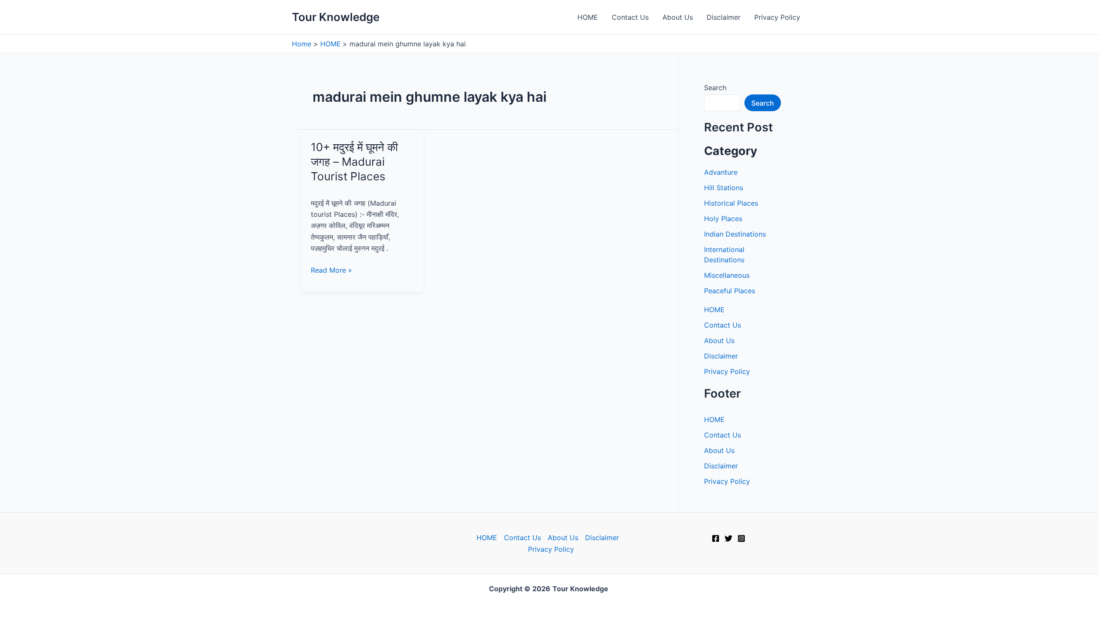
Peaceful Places (729, 290)
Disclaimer (724, 17)
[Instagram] (741, 538)
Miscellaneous (727, 275)
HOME (587, 17)
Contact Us (630, 17)
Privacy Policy (777, 17)
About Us (677, 17)
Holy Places (723, 218)
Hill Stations (723, 187)
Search (715, 87)
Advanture (721, 172)
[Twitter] (728, 538)
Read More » (331, 270)
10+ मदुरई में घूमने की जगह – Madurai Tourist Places (354, 161)
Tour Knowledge (335, 17)
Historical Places (731, 203)
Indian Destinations (735, 234)
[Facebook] (716, 538)
